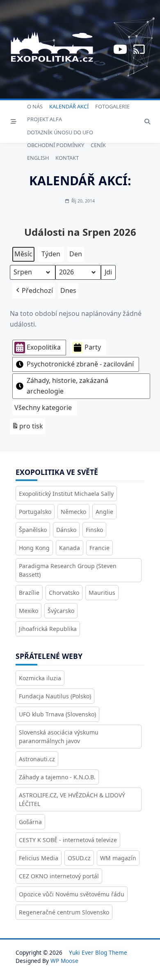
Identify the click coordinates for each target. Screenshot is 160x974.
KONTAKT (67, 157)
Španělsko (33, 530)
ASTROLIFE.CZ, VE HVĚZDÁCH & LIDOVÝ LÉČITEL (72, 799)
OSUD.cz (79, 858)
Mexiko (28, 611)
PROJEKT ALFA (44, 119)
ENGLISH (38, 157)
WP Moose (64, 961)
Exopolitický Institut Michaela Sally (66, 493)
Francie (99, 548)
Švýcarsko (61, 611)
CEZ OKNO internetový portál (59, 876)
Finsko (94, 530)
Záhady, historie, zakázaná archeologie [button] (67, 386)
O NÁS (35, 106)
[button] (33, 291)
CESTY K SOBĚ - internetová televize (68, 840)
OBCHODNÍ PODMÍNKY (55, 145)
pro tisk (27, 427)
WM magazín (118, 858)
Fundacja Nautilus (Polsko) (55, 696)
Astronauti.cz (37, 759)
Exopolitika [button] (44, 347)
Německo (73, 512)
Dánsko (66, 530)
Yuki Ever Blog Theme (98, 952)
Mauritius (102, 592)
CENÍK (98, 145)
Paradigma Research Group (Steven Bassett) (68, 570)
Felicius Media (38, 858)
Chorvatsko (64, 592)
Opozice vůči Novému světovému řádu (71, 894)
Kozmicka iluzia (40, 678)
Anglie (104, 512)
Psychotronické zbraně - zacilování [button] (80, 363)
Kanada (69, 548)
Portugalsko (35, 512)
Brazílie (29, 592)
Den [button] (75, 253)
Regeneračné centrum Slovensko (64, 912)
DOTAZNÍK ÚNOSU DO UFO (60, 132)
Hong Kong (34, 548)
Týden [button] (50, 253)
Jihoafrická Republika (48, 629)
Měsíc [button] (23, 253)
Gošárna (30, 822)
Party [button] (93, 347)
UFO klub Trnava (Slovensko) (57, 714)
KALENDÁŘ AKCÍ (69, 106)
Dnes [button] (68, 290)
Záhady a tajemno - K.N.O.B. (57, 777)
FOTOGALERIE (112, 106)
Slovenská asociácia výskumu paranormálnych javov (58, 736)
